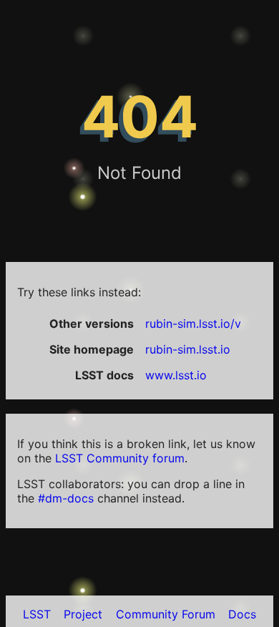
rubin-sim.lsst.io (187, 349)
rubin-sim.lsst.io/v (193, 323)
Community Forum (165, 614)
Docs (242, 614)
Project (83, 614)
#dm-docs (66, 498)
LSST (37, 614)
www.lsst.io (176, 375)
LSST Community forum (120, 458)
